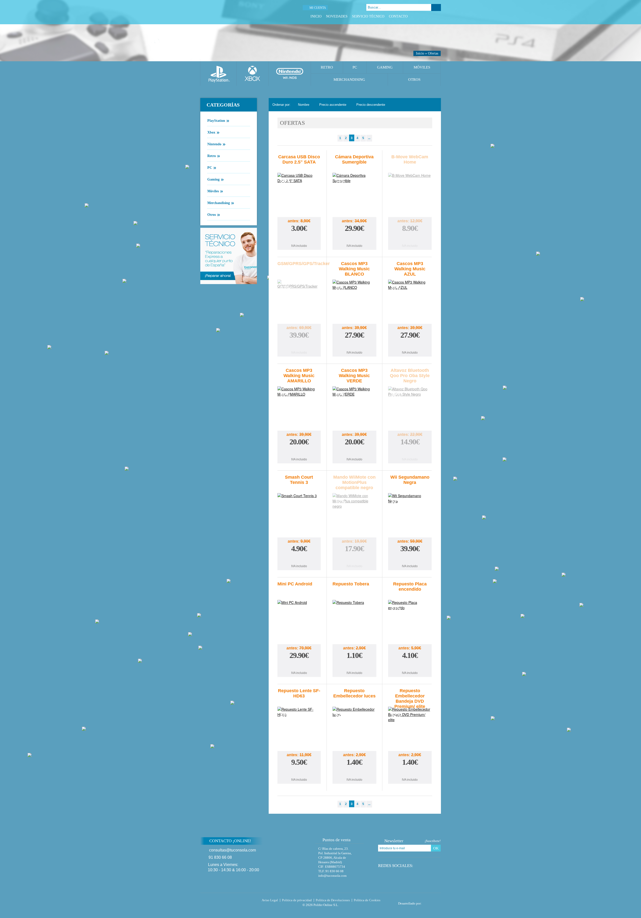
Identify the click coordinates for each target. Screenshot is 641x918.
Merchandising (349, 80)
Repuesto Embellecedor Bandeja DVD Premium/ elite (409, 698)
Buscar (436, 7)
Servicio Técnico (368, 16)
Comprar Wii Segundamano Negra (409, 558)
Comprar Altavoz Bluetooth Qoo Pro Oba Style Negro (409, 451)
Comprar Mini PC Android (298, 665)
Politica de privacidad (297, 900)
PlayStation (218, 120)
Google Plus (432, 16)
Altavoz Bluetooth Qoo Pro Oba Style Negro (410, 375)
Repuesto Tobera (351, 583)
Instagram (438, 16)
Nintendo (216, 144)
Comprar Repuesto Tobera (354, 665)
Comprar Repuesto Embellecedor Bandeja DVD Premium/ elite (409, 772)
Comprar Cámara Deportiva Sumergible (354, 238)
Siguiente (376, 138)
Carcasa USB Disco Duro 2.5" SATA (299, 159)
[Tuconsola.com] (234, 12)
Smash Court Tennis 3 (299, 480)
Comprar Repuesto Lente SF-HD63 (298, 772)
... (369, 138)
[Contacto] (346, 8)
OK (436, 848)
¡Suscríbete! (433, 841)
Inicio (316, 16)
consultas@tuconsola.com (232, 850)
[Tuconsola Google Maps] (296, 854)
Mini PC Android (294, 583)
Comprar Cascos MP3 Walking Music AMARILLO (298, 451)
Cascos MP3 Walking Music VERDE (354, 375)
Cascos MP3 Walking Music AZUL (409, 269)
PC (355, 67)
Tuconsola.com (221, 901)
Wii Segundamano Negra (409, 480)
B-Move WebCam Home (409, 159)
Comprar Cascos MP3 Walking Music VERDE (354, 451)
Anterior (333, 138)
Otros (414, 80)
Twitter (425, 16)
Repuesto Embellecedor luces (354, 693)
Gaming (385, 67)
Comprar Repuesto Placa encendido (409, 665)
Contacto (398, 16)
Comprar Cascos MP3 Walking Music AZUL (409, 345)
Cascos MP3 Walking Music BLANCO (354, 269)
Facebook (419, 16)
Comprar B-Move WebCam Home (409, 238)
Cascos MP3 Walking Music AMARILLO (298, 375)
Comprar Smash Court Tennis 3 (298, 558)
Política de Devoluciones (333, 900)
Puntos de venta (337, 839)
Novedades (337, 16)
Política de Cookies (367, 900)
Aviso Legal (270, 900)
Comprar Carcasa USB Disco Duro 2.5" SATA (298, 238)
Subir (453, 844)
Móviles (422, 67)
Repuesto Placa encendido (410, 586)
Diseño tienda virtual (432, 902)
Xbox (213, 132)
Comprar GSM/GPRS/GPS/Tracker (298, 345)
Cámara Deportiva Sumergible (354, 159)
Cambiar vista (434, 105)
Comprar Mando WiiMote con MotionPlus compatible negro (354, 558)
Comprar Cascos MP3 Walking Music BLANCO (354, 345)
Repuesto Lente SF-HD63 (299, 693)
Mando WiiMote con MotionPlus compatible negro (354, 482)
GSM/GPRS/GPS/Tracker (303, 263)
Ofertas (433, 53)
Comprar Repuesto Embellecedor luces (354, 772)
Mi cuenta (317, 8)
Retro (327, 67)
